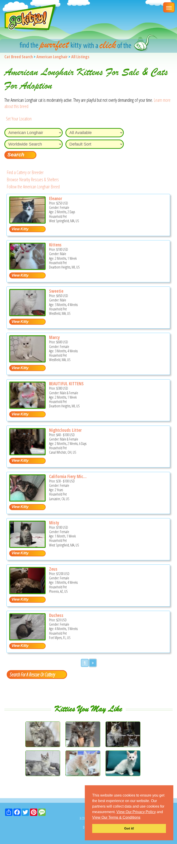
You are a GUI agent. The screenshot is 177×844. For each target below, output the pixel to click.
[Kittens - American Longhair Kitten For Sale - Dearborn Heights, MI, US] (27, 268)
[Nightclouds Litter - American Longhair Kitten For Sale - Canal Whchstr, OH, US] (27, 453)
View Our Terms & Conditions (116, 817)
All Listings (80, 56)
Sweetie (56, 291)
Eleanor (55, 199)
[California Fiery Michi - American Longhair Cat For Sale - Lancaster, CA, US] (27, 500)
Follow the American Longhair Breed (33, 187)
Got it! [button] (129, 828)
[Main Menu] (169, 7)
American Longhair (52, 56)
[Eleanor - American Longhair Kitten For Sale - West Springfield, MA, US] (27, 222)
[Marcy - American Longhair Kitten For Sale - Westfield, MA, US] (27, 361)
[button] (142, 817)
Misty (54, 523)
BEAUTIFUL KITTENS (66, 384)
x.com (83, 818)
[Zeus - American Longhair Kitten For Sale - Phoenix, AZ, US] (27, 592)
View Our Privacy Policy (136, 812)
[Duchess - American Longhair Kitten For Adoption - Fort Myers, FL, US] (27, 639)
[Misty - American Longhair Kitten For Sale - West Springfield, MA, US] (27, 546)
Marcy (54, 337)
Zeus (53, 569)
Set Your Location (19, 119)
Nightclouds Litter (65, 430)
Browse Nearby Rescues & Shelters (33, 179)
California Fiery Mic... (68, 476)
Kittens (55, 245)
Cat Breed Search (18, 56)
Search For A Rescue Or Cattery (32, 674)
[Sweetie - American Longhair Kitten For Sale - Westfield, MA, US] (27, 314)
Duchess (56, 615)
